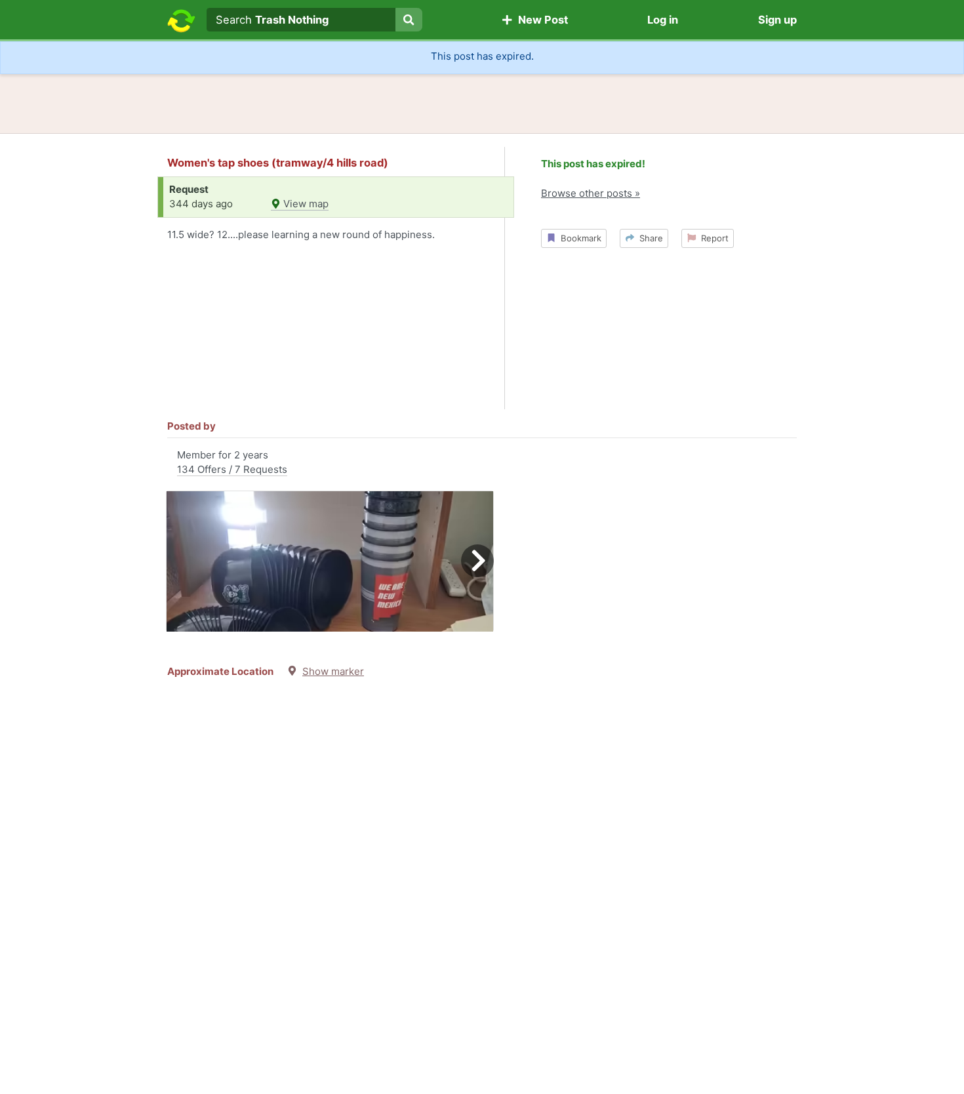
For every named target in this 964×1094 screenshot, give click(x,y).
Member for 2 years (232, 462)
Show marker (333, 671)
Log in (662, 19)
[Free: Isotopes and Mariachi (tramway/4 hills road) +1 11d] (330, 561)
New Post (540, 19)
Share (648, 238)
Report (712, 238)
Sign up (777, 19)
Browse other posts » (590, 193)
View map (305, 203)
